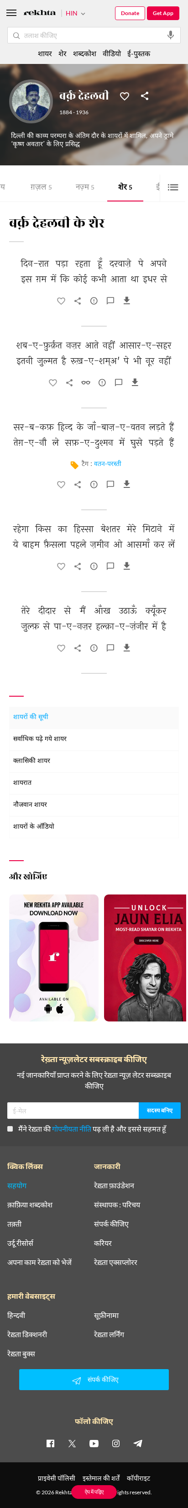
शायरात (22, 783)
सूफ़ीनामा (106, 1315)
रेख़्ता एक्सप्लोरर (115, 1262)
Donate (130, 13)
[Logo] (39, 14)
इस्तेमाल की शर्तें (101, 1478)
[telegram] (138, 1443)
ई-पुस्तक (138, 53)
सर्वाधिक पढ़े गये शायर (40, 739)
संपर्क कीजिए (111, 1224)
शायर (45, 53)
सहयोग (16, 1185)
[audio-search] (170, 35)
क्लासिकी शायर (31, 761)
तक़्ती (14, 1224)
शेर (125, 188)
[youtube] (94, 1443)
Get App (163, 13)
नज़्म (85, 188)
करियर (103, 1243)
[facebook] (50, 1443)
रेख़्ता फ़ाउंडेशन (114, 1185)
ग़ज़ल (41, 188)
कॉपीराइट (138, 1478)
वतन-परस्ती (107, 464)
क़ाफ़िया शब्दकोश (29, 1204)
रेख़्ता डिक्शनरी (27, 1334)
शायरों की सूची (30, 717)
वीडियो (112, 53)
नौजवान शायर (30, 805)
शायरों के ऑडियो (33, 827)
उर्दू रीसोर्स (20, 1243)
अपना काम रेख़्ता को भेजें (39, 1262)
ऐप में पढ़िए (94, 1491)
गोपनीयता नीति (71, 1128)
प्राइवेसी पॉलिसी (56, 1478)
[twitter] (72, 1443)
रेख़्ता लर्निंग (109, 1334)
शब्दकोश (84, 53)
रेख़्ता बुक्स (21, 1353)
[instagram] (116, 1443)
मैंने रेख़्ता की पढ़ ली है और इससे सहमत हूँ (92, 1128)
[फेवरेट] (124, 95)
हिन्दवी (16, 1315)
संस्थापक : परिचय (117, 1204)
